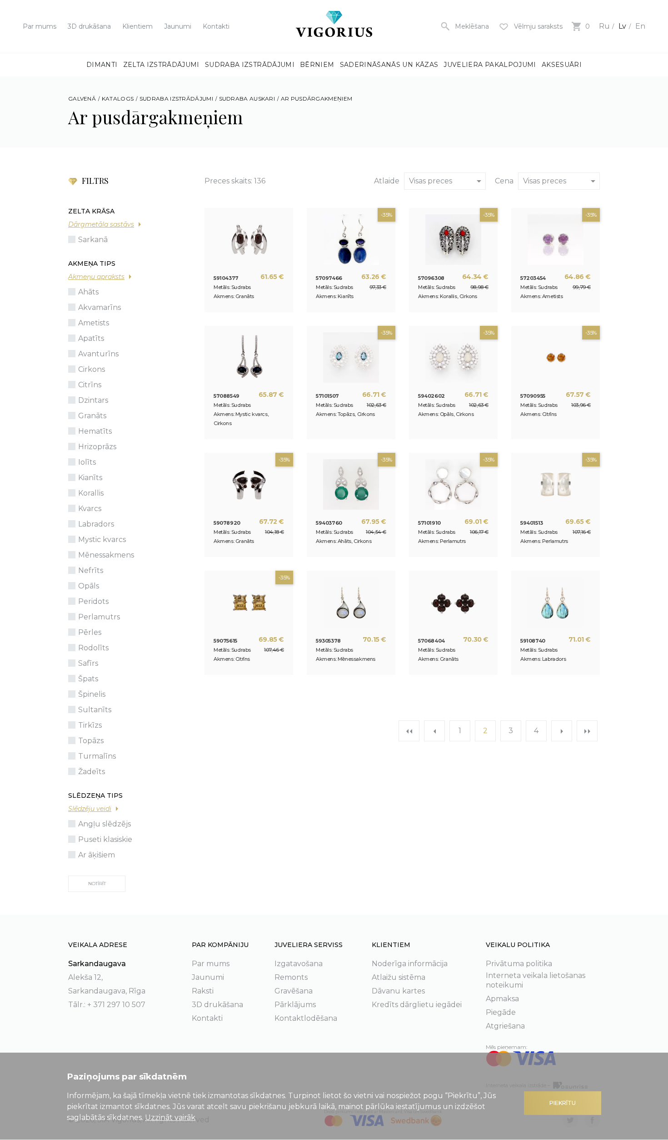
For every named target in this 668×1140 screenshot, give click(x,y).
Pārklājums (295, 1004)
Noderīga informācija (410, 963)
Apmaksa (502, 998)
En (640, 26)
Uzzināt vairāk (170, 1117)
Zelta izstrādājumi (161, 65)
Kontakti (216, 26)
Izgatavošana (298, 963)
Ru (604, 26)
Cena (504, 181)
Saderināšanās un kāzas (389, 65)
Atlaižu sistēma (398, 977)
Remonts (291, 977)
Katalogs (118, 98)
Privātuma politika (519, 963)
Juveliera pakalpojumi (490, 65)
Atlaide (386, 181)
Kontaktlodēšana (305, 1018)
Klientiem (137, 26)
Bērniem (317, 65)
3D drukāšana (89, 26)
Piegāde (501, 1012)
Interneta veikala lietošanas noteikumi (535, 980)
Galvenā (82, 98)
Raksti (203, 991)
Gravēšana (293, 991)
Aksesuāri (562, 65)
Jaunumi (177, 26)
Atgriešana (505, 1026)
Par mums (39, 26)
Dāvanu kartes (398, 991)
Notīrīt (97, 884)
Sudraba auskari (247, 98)
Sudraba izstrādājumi (249, 65)
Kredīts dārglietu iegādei (417, 1004)
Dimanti (101, 65)
